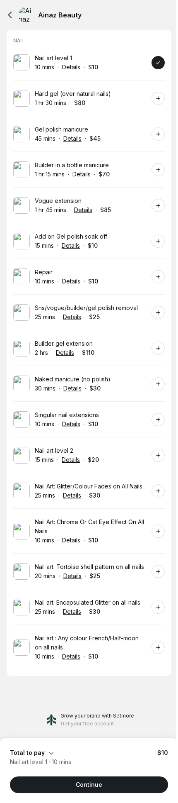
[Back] (10, 15)
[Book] (158, 62)
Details (71, 67)
